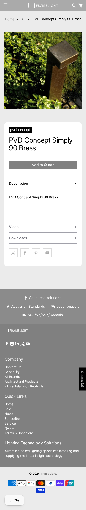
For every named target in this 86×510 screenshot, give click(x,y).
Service (10, 423)
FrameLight (48, 473)
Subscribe (12, 418)
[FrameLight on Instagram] (12, 344)
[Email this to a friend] (47, 252)
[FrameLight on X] (22, 344)
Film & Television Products (24, 386)
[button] (43, 183)
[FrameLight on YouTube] (28, 344)
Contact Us (13, 367)
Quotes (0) (82, 379)
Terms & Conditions (19, 433)
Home (9, 19)
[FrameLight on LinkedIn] (17, 344)
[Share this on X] (13, 252)
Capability (12, 372)
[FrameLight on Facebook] (7, 344)
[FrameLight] (43, 5)
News (9, 414)
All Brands (12, 376)
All (23, 19)
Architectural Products (21, 381)
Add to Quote (43, 164)
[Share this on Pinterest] (36, 252)
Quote (9, 428)
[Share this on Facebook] (24, 252)
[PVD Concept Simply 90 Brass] (42, 70)
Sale (8, 409)
